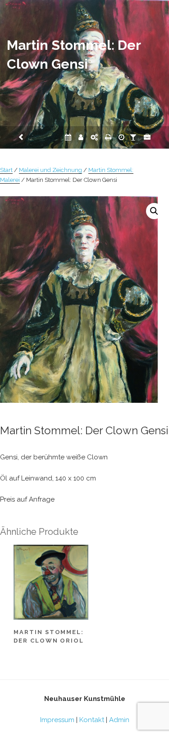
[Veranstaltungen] (68, 137)
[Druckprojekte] (108, 137)
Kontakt (91, 720)
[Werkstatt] (94, 137)
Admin (119, 720)
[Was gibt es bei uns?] (147, 137)
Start (6, 170)
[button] (154, 211)
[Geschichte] (121, 137)
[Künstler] (81, 137)
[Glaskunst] (133, 137)
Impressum (57, 720)
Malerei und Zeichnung (50, 170)
